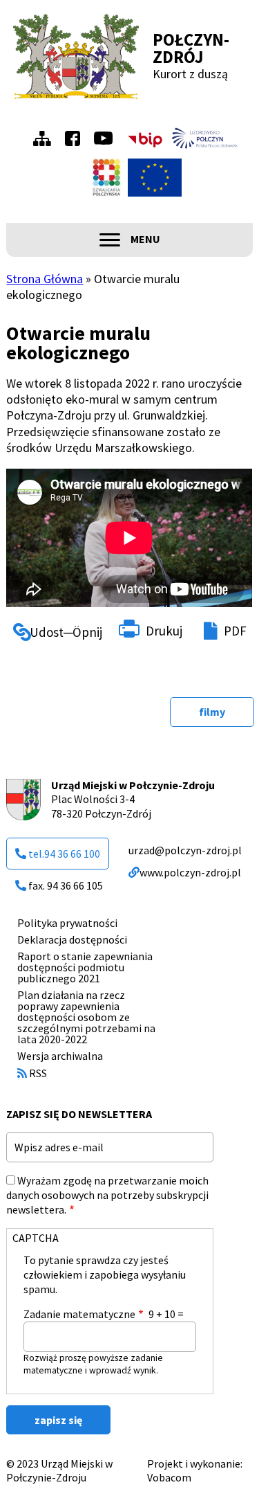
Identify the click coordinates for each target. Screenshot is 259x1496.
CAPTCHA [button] (35, 1238)
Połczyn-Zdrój (191, 48)
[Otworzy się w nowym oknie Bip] (145, 138)
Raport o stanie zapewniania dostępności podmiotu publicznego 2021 (85, 967)
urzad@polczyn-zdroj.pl (185, 850)
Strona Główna (44, 279)
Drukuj (164, 630)
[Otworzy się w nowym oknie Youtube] (106, 138)
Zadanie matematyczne (79, 1314)
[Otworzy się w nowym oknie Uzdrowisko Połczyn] (205, 138)
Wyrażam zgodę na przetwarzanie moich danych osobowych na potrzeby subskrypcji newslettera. (107, 1194)
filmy (212, 712)
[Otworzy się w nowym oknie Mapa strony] (45, 138)
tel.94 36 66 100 (64, 853)
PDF (235, 630)
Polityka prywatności (67, 923)
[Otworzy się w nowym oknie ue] (155, 178)
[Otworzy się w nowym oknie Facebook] (76, 138)
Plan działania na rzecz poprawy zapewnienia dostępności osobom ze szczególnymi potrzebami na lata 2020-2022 (86, 1017)
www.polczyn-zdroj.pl (190, 872)
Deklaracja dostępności (72, 939)
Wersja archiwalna (60, 1056)
